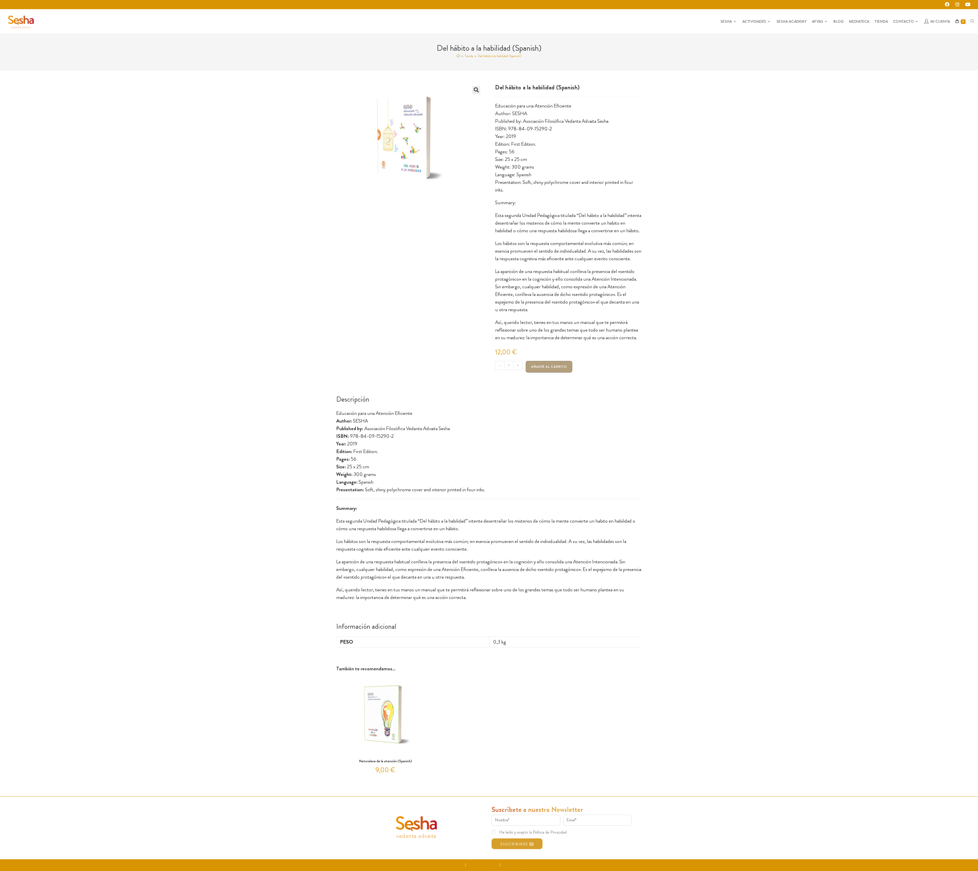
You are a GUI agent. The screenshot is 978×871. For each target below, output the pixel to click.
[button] (476, 90)
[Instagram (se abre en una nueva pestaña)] (959, 4)
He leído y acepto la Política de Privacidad (533, 832)
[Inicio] (458, 55)
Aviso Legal (455, 865)
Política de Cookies (516, 865)
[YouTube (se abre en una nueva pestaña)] (967, 4)
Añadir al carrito (549, 366)
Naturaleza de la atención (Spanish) (385, 761)
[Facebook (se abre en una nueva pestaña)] (948, 4)
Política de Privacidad (483, 865)
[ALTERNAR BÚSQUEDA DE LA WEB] (972, 21)
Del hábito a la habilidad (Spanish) (499, 55)
